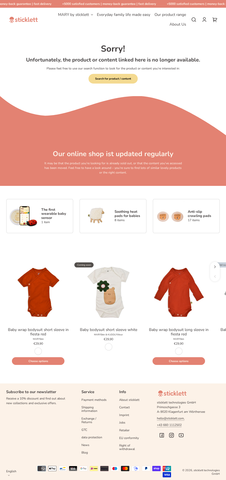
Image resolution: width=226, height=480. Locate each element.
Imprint (124, 415)
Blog (84, 452)
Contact (124, 407)
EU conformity (129, 438)
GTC (84, 430)
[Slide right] (215, 267)
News (85, 445)
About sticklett (129, 400)
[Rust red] (38, 351)
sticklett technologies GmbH (207, 472)
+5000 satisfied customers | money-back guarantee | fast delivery (107, 4)
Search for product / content (113, 78)
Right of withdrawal (127, 447)
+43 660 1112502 (169, 425)
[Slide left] (215, 276)
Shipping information (89, 409)
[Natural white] (108, 347)
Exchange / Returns (88, 420)
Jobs (122, 422)
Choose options (38, 361)
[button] (194, 19)
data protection (91, 437)
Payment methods (94, 400)
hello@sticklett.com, (171, 418)
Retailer (124, 430)
